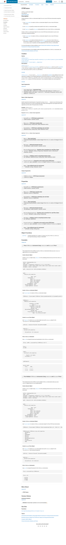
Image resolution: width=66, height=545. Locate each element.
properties (50, 74)
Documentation (24, 4)
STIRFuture (5, 18)
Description (5, 22)
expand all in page (25, 14)
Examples (5, 28)
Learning (27, 1)
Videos (46, 4)
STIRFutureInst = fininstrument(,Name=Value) (32, 62)
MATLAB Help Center (12, 1)
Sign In (55, 1)
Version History (6, 31)
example (23, 72)
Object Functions (6, 26)
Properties (5, 25)
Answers (52, 4)
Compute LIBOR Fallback (27, 519)
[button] (59, 1)
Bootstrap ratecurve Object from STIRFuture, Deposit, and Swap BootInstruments (38, 517)
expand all (24, 86)
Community (21, 1)
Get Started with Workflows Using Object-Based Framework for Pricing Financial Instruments (40, 515)
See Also (4, 33)
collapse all (24, 242)
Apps (42, 4)
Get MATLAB (48, 1)
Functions (37, 4)
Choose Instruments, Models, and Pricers (30, 50)
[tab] (42, 92)
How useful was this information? (42, 524)
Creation (4, 23)
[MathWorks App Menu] (62, 1)
